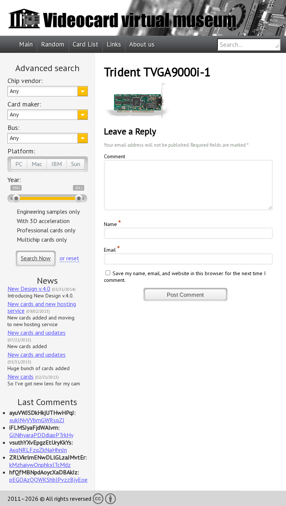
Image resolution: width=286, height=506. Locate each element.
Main (26, 44)
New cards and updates (36, 332)
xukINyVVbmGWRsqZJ (36, 420)
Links (114, 44)
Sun (75, 164)
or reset (69, 258)
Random (52, 44)
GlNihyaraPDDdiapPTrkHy (41, 435)
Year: (14, 179)
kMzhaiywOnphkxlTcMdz (40, 464)
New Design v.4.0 (28, 288)
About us (142, 44)
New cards (20, 376)
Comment (114, 156)
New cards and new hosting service (41, 307)
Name (110, 224)
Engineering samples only (48, 211)
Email (110, 249)
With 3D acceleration (43, 221)
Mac (37, 164)
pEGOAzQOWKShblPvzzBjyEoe (48, 479)
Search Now (36, 258)
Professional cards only (46, 230)
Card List (85, 44)
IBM (56, 164)
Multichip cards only (42, 239)
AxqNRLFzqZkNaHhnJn (38, 450)
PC (18, 164)
